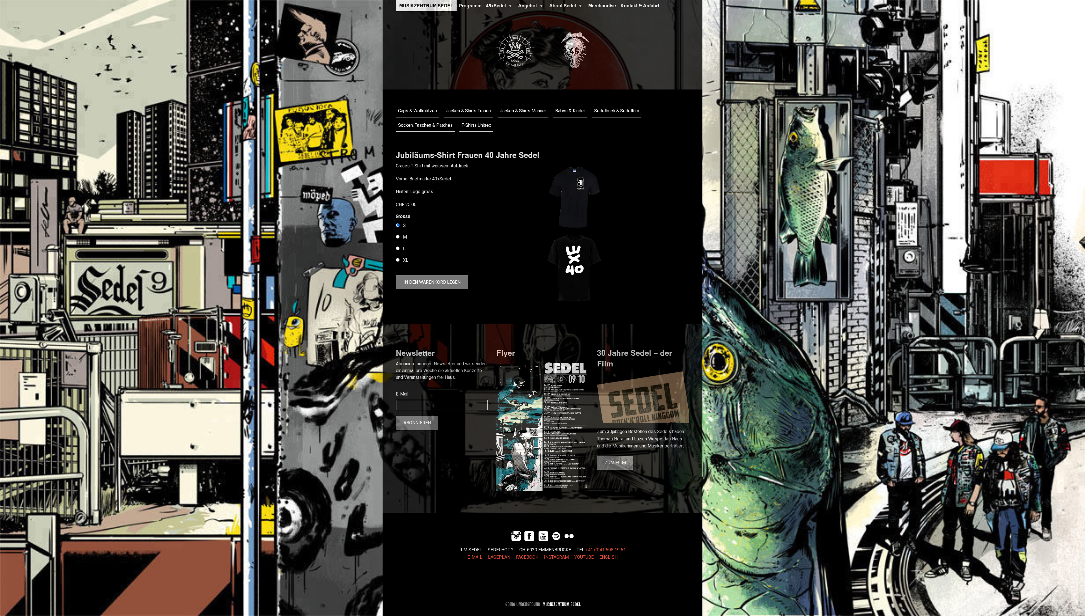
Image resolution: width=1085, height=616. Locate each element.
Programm (470, 5)
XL (405, 260)
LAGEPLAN (499, 557)
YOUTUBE (584, 557)
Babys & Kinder (570, 111)
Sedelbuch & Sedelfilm (616, 111)
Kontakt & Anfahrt (639, 5)
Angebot (526, 7)
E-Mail (402, 394)
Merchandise (602, 5)
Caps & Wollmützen (417, 111)
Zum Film (615, 462)
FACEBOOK (527, 557)
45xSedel (495, 7)
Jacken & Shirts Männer (523, 111)
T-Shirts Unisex (476, 125)
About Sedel (561, 7)
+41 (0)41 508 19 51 (605, 550)
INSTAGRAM (556, 557)
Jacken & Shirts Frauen (468, 111)
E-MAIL (474, 557)
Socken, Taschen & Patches (425, 125)
